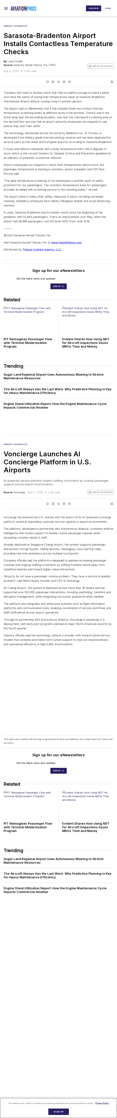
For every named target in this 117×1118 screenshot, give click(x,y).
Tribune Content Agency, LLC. (42, 249)
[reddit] (64, 81)
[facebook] (47, 81)
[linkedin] (53, 81)
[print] (111, 81)
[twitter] (58, 81)
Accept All (58, 1112)
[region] (58, 1108)
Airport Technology (16, 26)
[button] (6, 8)
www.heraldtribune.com (66, 242)
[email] (69, 81)
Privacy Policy (102, 1103)
